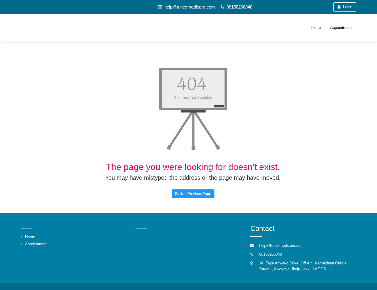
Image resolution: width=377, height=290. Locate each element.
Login (347, 7)
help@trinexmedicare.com (189, 6)
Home (316, 27)
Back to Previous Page (193, 194)
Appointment (341, 27)
